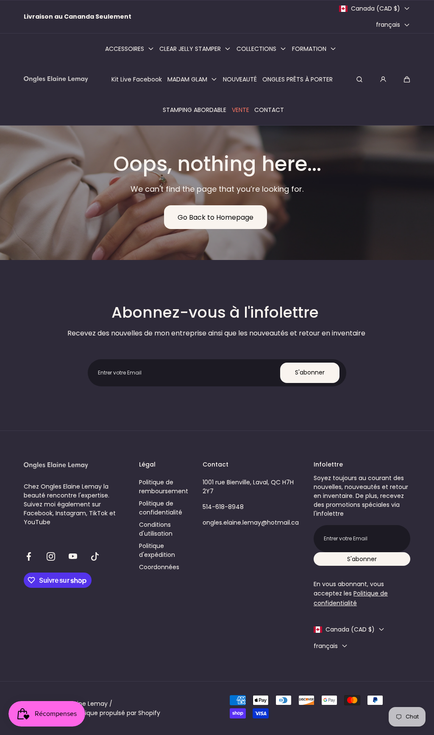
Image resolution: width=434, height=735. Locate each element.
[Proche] (54, 316)
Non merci (217, 414)
